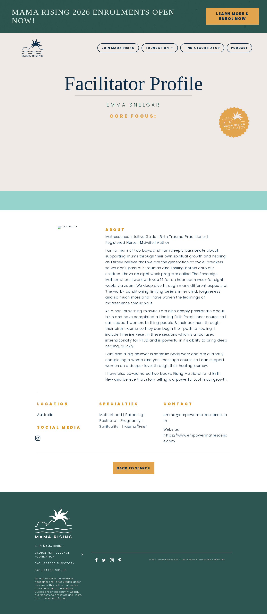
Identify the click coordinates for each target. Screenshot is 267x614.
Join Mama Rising (49, 546)
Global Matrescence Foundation (52, 554)
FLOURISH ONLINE (216, 559)
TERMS (183, 559)
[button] (232, 16)
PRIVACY (193, 559)
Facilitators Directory (54, 563)
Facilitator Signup (51, 570)
